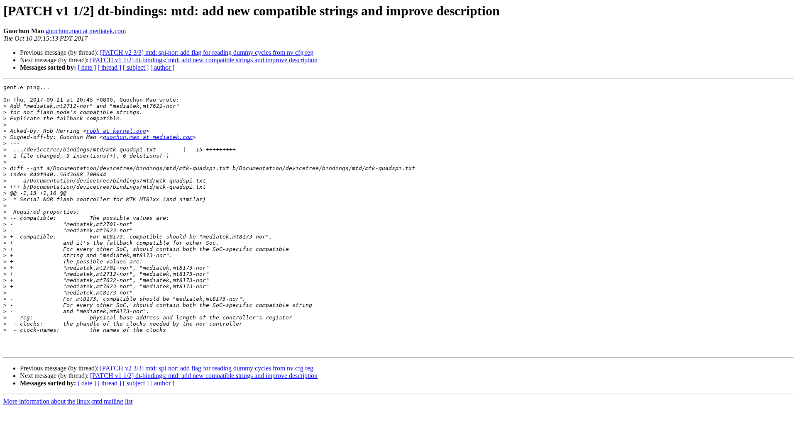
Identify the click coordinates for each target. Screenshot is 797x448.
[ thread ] (109, 67)
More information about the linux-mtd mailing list (67, 401)
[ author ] (162, 67)
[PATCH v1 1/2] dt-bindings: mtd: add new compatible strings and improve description (204, 59)
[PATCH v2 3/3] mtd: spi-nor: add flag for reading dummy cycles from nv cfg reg (206, 52)
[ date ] (87, 67)
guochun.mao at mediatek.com (86, 30)
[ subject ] (136, 67)
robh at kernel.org (116, 131)
